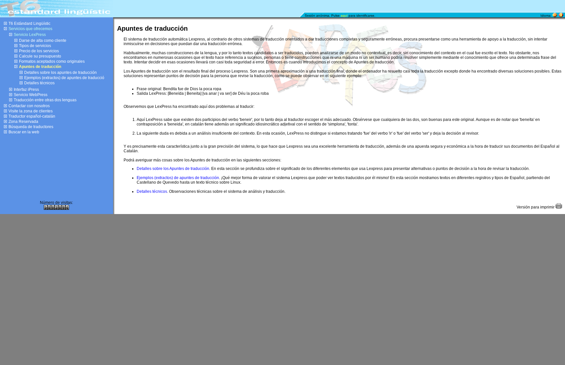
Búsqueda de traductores (31, 126)
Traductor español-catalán (32, 116)
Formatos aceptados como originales (52, 61)
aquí (344, 15)
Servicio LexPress (30, 34)
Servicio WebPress (30, 94)
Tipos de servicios (35, 45)
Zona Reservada (23, 121)
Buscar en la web (24, 132)
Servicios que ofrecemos (30, 28)
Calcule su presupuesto (40, 56)
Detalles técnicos (39, 83)
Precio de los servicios (39, 51)
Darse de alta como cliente (42, 40)
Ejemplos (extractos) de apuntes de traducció (64, 77)
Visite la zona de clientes (31, 111)
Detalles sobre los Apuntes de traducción (173, 168)
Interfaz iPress (26, 89)
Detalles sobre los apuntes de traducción (60, 72)
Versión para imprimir (536, 207)
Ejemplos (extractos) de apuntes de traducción (178, 177)
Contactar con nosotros (29, 106)
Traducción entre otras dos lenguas (45, 100)
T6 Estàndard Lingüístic (29, 23)
